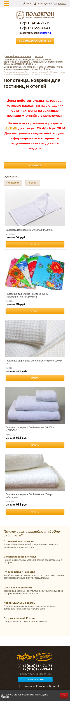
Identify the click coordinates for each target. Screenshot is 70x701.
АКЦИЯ (11, 128)
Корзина (62, 3)
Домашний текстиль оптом (17, 56)
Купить (35, 244)
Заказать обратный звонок (35, 41)
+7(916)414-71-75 (35, 23)
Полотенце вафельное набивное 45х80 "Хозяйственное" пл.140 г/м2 (27, 295)
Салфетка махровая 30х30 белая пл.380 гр (29, 230)
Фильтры (35, 165)
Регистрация (45, 3)
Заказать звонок (35, 679)
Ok (64, 695)
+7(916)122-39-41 (35, 28)
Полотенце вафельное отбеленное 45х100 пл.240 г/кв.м (34, 362)
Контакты (45, 33)
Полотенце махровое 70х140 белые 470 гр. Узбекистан (29, 496)
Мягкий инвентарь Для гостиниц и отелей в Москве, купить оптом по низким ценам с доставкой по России (33, 68)
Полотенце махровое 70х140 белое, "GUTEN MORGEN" (30, 429)
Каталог (39, 56)
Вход (28, 3)
